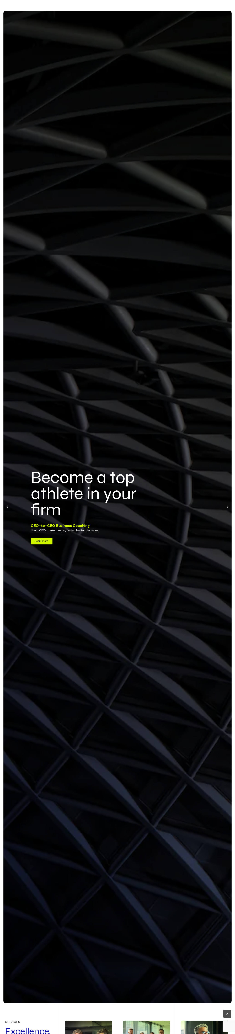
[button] (7, 507)
